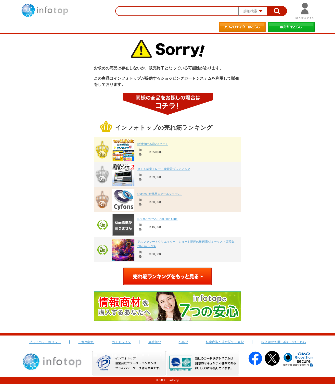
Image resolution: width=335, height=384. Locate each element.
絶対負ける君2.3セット (152, 144)
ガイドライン (121, 342)
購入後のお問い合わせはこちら (283, 342)
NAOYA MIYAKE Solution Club (157, 219)
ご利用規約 (86, 342)
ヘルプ (183, 342)
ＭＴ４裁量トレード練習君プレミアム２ (163, 169)
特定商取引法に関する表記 (225, 342)
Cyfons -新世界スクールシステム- (159, 194)
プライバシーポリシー (45, 342)
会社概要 (154, 342)
